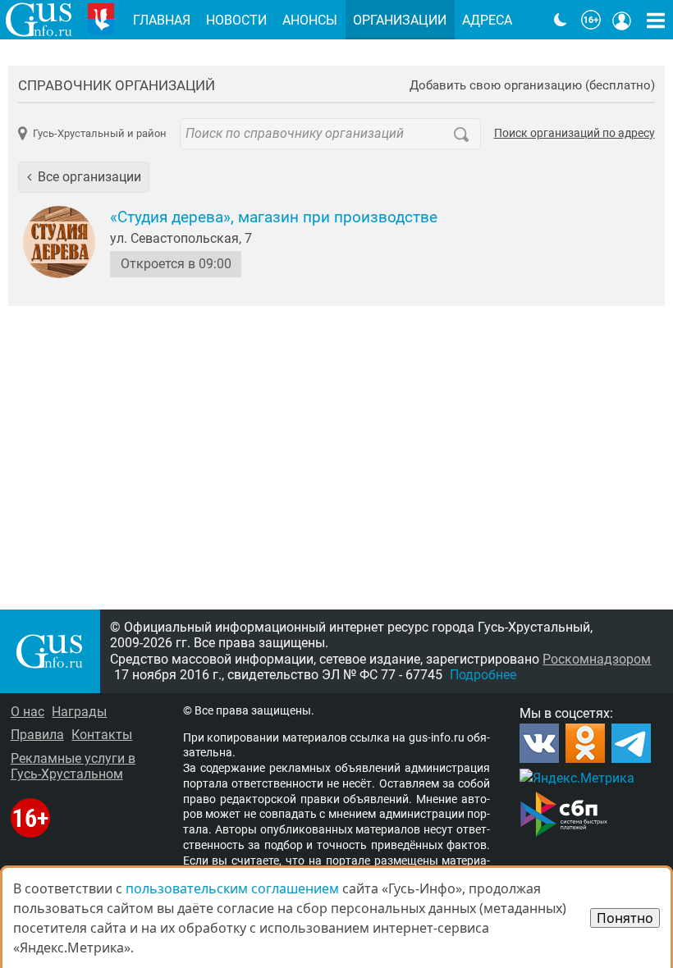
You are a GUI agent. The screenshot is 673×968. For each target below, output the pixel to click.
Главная (161, 20)
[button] (83, 177)
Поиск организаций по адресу (574, 133)
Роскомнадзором (597, 659)
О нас (27, 711)
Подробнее (483, 675)
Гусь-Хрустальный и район (99, 133)
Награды (79, 711)
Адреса (487, 20)
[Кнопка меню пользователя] (622, 19)
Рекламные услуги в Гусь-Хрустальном (73, 766)
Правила (37, 734)
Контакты (101, 734)
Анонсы (309, 20)
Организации (399, 20)
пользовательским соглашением (232, 888)
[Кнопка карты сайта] (656, 19)
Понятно (625, 918)
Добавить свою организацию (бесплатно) (532, 86)
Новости (236, 20)
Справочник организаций (116, 85)
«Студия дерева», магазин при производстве (273, 217)
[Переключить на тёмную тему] (560, 20)
